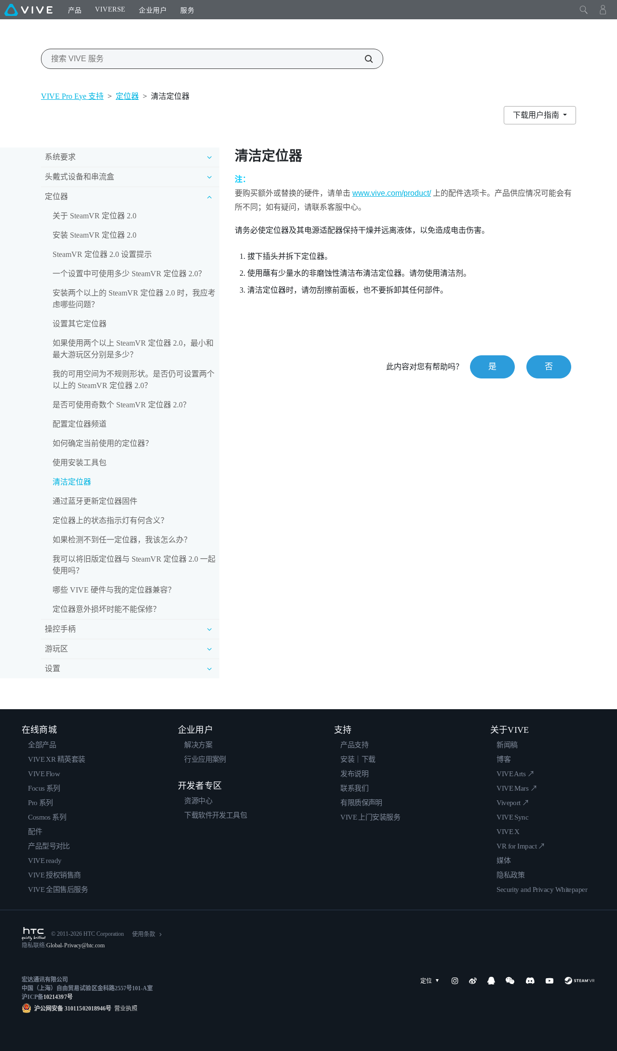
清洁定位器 (72, 482)
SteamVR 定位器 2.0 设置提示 (102, 254)
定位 (426, 981)
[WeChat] (510, 980)
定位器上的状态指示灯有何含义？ (110, 520)
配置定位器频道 (80, 424)
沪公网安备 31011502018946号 (72, 1008)
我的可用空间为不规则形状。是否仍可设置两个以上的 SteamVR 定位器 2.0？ (134, 380)
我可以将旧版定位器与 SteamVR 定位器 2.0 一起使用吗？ (134, 565)
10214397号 (57, 997)
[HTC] (34, 934)
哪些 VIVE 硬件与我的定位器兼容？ (114, 590)
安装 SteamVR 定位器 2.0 (94, 235)
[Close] (583, 9)
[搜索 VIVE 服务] (363, 58)
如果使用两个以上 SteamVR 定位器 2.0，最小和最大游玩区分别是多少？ (133, 349)
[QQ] (491, 980)
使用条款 (143, 934)
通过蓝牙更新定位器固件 (95, 501)
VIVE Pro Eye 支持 (72, 96)
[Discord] (530, 980)
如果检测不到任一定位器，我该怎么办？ (122, 540)
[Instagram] (455, 980)
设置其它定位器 (80, 324)
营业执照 (124, 1008)
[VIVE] (28, 9)
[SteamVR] (579, 980)
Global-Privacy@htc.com (75, 945)
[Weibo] (473, 980)
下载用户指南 (537, 115)
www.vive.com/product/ (391, 193)
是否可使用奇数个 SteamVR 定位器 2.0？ (121, 405)
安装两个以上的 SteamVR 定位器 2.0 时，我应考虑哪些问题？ (134, 299)
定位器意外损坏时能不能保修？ (107, 609)
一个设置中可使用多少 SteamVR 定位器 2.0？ (129, 273)
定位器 (127, 96)
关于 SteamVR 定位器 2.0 (94, 216)
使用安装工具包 (80, 462)
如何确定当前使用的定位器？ (103, 443)
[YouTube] (549, 980)
